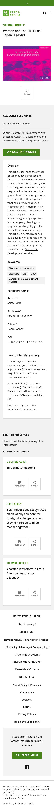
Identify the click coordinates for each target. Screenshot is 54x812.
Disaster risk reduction (21, 268)
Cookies (26, 699)
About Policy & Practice (26, 685)
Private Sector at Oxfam (26, 662)
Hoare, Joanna (16, 329)
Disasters (14, 273)
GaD (33, 273)
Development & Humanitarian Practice (26, 640)
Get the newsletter (27, 755)
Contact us (26, 692)
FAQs (15, 405)
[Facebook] (27, 766)
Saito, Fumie (14, 302)
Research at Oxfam (26, 669)
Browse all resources (15, 451)
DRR (24, 273)
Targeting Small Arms (21, 468)
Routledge (26, 315)
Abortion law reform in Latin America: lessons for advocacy (25, 574)
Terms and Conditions (26, 721)
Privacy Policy (26, 714)
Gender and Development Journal (23, 280)
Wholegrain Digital (24, 803)
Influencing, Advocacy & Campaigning (26, 647)
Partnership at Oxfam (26, 654)
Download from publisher (21, 152)
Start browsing (26, 624)
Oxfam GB (13, 315)
